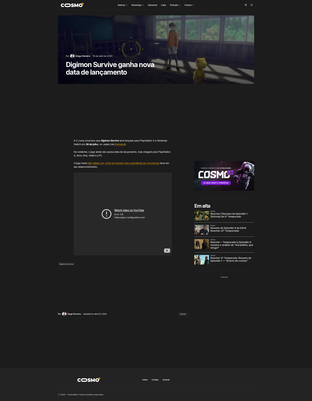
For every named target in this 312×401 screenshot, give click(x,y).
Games (183, 314)
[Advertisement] (122, 114)
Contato (155, 379)
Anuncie (166, 379)
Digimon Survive (66, 264)
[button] (245, 4)
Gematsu (120, 144)
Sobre (145, 379)
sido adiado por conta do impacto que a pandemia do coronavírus (123, 163)
